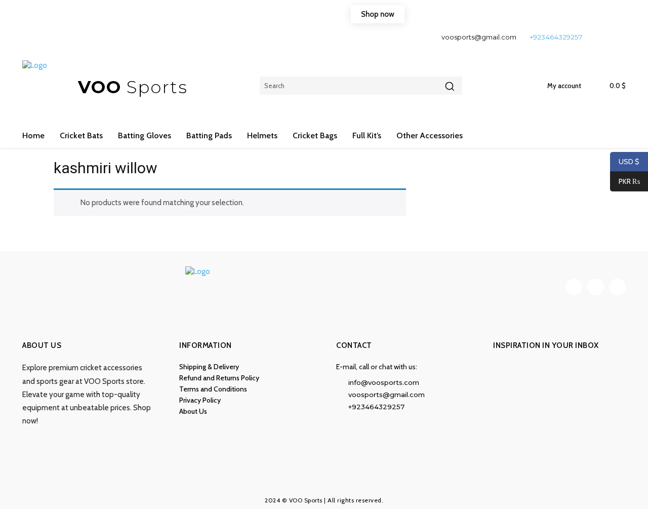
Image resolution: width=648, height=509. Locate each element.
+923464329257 (556, 37)
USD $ (629, 161)
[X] (617, 287)
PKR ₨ (625, 181)
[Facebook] (598, 37)
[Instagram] (615, 37)
